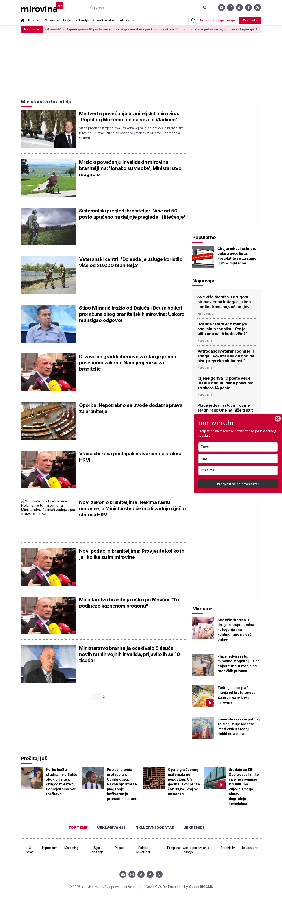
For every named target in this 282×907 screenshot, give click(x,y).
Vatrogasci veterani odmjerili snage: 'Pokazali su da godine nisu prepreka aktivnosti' (225, 356)
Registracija (225, 20)
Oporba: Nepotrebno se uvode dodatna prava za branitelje (130, 408)
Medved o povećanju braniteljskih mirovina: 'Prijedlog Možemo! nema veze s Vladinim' (129, 116)
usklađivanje (111, 827)
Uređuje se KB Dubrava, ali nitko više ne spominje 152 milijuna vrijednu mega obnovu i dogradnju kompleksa (244, 786)
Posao (119, 848)
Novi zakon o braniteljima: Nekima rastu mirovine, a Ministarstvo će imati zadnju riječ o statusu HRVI (132, 508)
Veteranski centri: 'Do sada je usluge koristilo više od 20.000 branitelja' (131, 262)
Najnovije (203, 280)
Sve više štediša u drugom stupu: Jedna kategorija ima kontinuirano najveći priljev (224, 302)
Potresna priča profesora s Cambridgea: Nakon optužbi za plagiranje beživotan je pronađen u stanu (122, 784)
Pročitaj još (34, 758)
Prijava (205, 20)
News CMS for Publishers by (179, 887)
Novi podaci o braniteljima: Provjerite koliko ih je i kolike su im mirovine (131, 554)
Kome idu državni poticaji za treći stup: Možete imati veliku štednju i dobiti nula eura (238, 726)
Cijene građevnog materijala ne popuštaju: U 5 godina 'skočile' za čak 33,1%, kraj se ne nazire (184, 781)
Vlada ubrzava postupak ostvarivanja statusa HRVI (131, 457)
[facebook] (248, 7)
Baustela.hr (250, 848)
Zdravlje (82, 20)
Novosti (34, 20)
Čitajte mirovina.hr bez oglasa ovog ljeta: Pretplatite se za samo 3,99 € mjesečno (237, 255)
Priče (67, 20)
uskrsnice (194, 827)
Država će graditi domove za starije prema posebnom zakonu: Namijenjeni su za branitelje (127, 363)
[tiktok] (239, 7)
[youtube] (221, 7)
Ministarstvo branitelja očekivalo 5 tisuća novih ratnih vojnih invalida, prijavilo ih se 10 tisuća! (129, 654)
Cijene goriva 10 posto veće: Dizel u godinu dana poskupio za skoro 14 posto (109, 29)
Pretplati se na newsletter (238, 484)
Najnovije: (32, 29)
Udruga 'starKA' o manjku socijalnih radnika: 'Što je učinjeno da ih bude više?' (222, 329)
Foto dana (126, 20)
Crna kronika (103, 20)
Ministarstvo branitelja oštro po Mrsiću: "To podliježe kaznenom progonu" (129, 603)
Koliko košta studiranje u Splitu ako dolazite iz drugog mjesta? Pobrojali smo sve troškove (61, 781)
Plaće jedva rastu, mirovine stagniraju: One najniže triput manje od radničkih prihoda (225, 410)
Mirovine (52, 20)
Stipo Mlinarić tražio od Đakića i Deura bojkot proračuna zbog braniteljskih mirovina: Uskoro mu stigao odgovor (132, 314)
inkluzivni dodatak (154, 827)
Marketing (71, 848)
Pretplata (250, 20)
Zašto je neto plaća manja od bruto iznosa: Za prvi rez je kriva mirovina (236, 694)
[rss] (257, 7)
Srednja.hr (228, 848)
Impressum (49, 848)
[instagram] (230, 7)
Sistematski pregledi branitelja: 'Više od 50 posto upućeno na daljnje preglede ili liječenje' (132, 214)
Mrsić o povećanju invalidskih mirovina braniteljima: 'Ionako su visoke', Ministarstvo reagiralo (130, 168)
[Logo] (42, 7)
